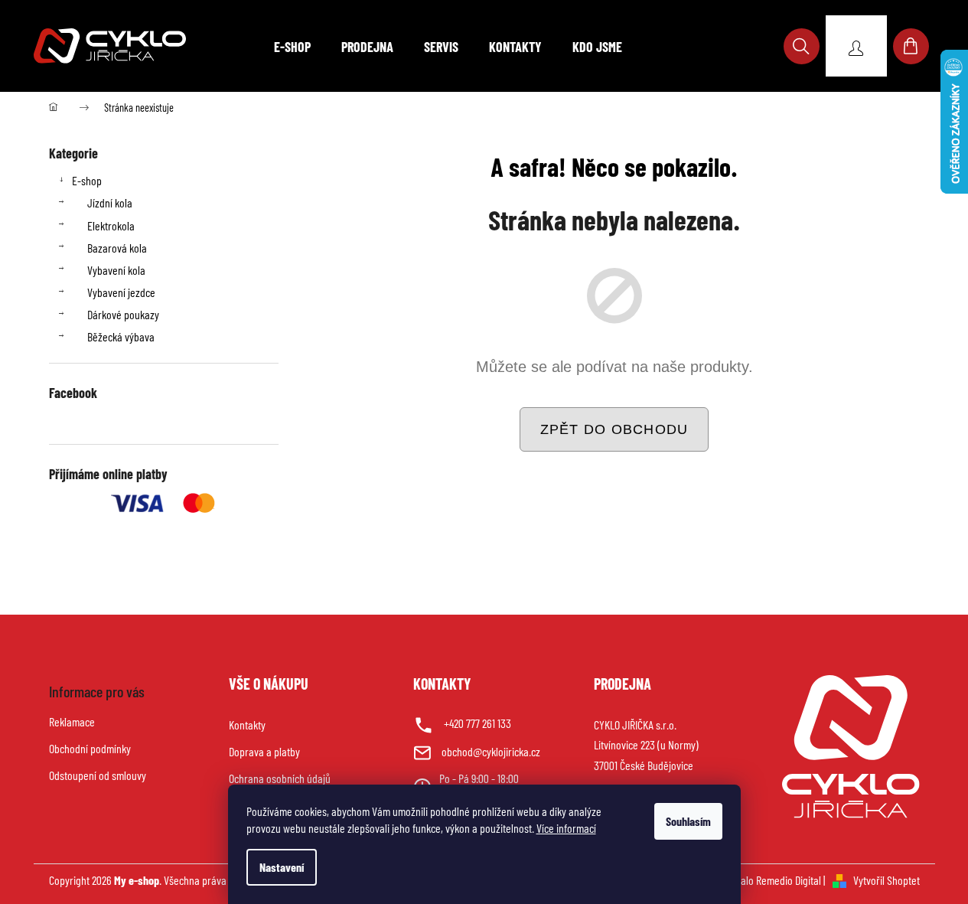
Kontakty (247, 724)
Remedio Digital (788, 880)
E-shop (87, 180)
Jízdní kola (109, 202)
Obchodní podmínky (90, 748)
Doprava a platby (264, 751)
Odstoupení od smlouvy (97, 775)
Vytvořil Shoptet (886, 880)
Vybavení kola (116, 270)
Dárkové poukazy (123, 314)
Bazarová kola (117, 247)
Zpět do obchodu (614, 429)
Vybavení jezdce (121, 292)
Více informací (566, 828)
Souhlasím (688, 821)
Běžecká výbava (121, 336)
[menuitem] (292, 46)
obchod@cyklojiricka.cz (491, 751)
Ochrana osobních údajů (280, 778)
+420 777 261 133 (477, 723)
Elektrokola (111, 225)
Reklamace (72, 721)
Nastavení (281, 867)
